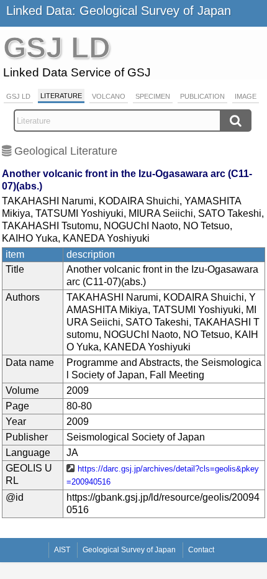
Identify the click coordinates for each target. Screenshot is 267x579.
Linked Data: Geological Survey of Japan (118, 10)
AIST (62, 549)
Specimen (152, 96)
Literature (61, 95)
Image (245, 96)
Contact (201, 549)
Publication (202, 96)
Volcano (108, 96)
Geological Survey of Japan (129, 549)
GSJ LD (18, 96)
